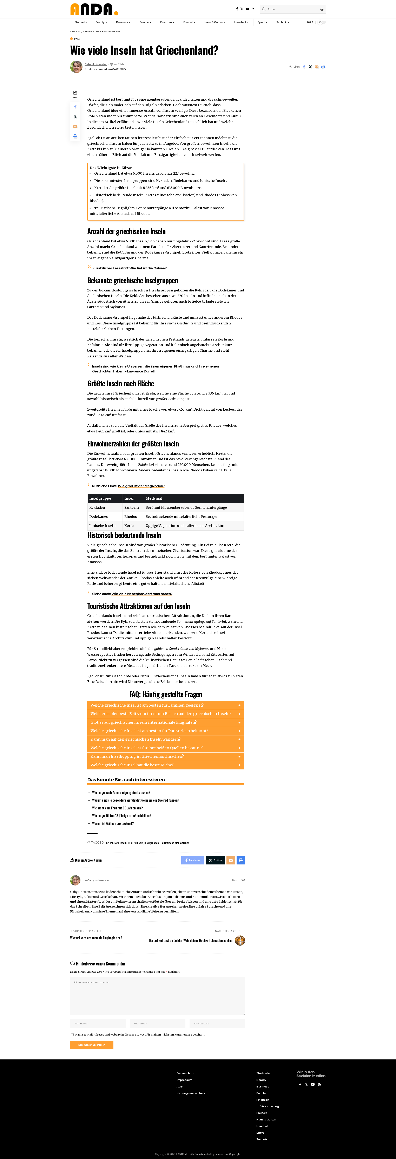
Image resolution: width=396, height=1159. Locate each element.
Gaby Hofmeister (96, 64)
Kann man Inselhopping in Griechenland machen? (137, 756)
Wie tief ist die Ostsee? (147, 268)
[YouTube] (247, 9)
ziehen (93, 621)
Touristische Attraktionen (174, 843)
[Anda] (94, 9)
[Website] (243, 880)
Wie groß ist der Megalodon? (141, 486)
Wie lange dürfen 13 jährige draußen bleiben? (121, 815)
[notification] (301, 22)
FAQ (77, 38)
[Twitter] (242, 9)
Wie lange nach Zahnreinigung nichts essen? (121, 792)
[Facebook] (237, 9)
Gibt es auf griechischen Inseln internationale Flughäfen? (144, 722)
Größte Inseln (135, 843)
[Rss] (253, 9)
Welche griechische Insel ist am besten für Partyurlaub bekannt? (149, 731)
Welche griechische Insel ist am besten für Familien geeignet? (147, 705)
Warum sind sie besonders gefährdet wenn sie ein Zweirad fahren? (135, 800)
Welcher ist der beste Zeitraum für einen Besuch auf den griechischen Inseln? (161, 714)
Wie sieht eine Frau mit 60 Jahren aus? (117, 807)
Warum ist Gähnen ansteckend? (113, 823)
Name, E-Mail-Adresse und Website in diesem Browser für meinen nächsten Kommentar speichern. (140, 1034)
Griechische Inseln (116, 843)
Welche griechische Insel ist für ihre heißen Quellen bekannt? (147, 748)
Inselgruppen (151, 843)
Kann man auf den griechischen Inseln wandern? (136, 739)
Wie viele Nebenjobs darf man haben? (141, 594)
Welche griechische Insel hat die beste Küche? (132, 765)
